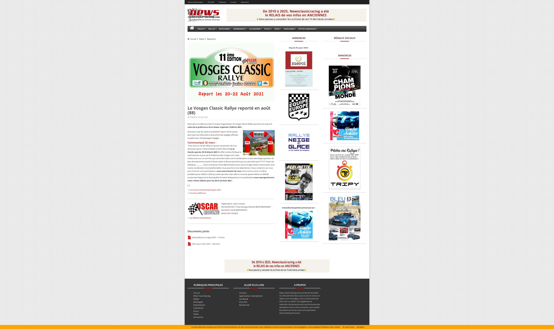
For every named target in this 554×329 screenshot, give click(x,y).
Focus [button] (267, 29)
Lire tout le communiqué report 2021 (205, 190)
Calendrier (198, 308)
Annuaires (198, 317)
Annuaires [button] (289, 29)
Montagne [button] (224, 29)
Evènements (199, 305)
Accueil (193, 39)
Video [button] (277, 29)
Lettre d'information (195, 2)
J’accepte (360, 327)
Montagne (198, 302)
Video (196, 314)
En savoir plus (348, 327)
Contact (233, 2)
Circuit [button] (200, 29)
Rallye (201, 39)
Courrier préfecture (198, 193)
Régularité (211, 39)
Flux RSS (211, 2)
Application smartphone (251, 296)
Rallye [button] (211, 29)
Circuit (196, 292)
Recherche (245, 2)
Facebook (222, 2)
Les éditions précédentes (200, 217)
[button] (192, 29)
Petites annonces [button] (307, 29)
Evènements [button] (239, 29)
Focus (196, 311)
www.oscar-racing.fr (229, 213)
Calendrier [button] (254, 29)
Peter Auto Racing (201, 296)
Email (226, 210)
